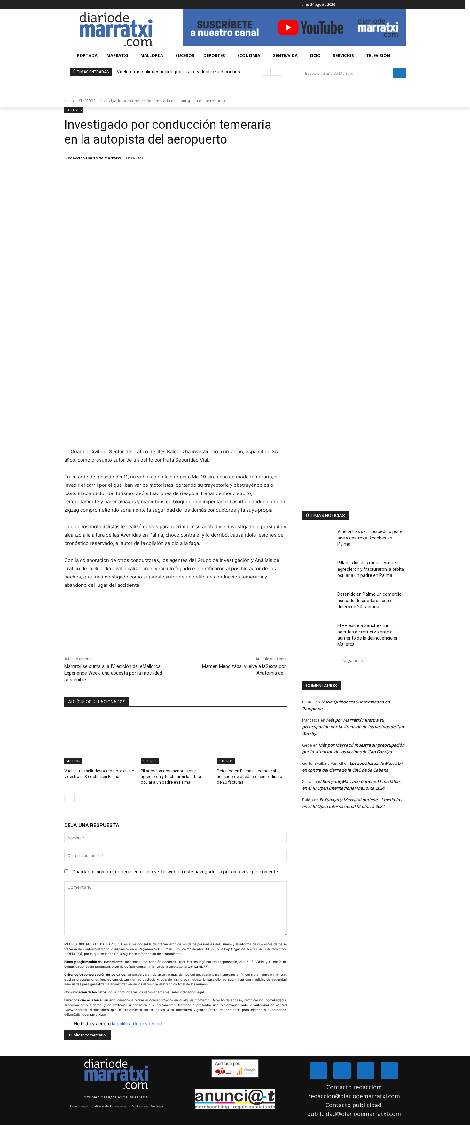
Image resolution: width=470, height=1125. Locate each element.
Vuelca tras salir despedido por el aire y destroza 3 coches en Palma (370, 538)
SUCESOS (87, 101)
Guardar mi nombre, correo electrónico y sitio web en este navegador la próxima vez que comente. (175, 871)
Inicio (69, 101)
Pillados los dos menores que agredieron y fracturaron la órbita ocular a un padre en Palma (171, 776)
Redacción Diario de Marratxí (93, 157)
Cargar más (352, 660)
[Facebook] (398, 4)
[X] (407, 4)
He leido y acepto (118, 1023)
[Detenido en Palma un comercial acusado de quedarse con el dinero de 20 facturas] (252, 739)
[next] (277, 72)
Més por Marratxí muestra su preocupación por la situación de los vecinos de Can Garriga (353, 726)
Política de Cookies (147, 1106)
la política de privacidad (137, 1023)
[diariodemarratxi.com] (116, 29)
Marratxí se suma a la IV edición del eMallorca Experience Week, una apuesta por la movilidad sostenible (113, 673)
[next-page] (78, 798)
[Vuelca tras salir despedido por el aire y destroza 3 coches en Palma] (99, 739)
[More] (147, 628)
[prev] (267, 72)
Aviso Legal (78, 1106)
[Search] (399, 73)
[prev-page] (68, 798)
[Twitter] (342, 1070)
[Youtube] (389, 1070)
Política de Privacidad (109, 1106)
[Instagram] (365, 1070)
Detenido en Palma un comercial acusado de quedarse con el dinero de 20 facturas (249, 776)
